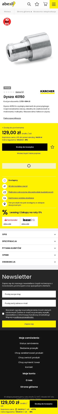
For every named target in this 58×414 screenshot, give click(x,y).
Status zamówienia (29, 343)
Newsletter (17, 277)
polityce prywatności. (24, 317)
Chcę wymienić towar (29, 362)
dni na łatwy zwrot (17, 186)
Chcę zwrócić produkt (29, 357)
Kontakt (29, 367)
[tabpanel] (29, 47)
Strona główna (23, 11)
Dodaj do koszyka (43, 403)
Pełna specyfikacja (12, 118)
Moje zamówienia (29, 338)
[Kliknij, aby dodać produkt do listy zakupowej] (52, 147)
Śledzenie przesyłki (29, 348)
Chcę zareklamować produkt (29, 353)
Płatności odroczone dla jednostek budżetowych (30, 192)
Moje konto (29, 373)
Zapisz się (29, 324)
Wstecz (7, 11)
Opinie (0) (19, 92)
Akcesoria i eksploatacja (44, 11)
